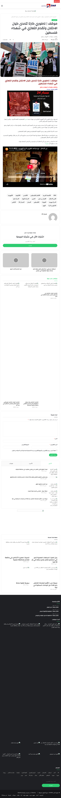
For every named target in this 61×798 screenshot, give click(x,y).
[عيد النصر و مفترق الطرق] (53, 486)
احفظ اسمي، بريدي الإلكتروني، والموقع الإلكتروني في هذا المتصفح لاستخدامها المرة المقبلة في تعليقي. (34, 450)
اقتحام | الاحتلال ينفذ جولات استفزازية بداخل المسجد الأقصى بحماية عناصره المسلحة (30, 403)
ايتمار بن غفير (41, 199)
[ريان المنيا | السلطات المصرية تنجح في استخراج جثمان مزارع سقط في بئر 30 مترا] (44, 548)
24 (55, 195)
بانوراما (9, 795)
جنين (26, 119)
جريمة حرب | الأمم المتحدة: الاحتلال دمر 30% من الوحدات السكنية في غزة (29, 499)
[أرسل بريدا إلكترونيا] (50, 39)
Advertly (34, 792)
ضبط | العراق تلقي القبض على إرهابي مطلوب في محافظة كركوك (31, 469)
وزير (22, 775)
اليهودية (10, 195)
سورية (47, 143)
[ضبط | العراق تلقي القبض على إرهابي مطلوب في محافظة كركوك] (53, 472)
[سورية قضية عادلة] (16, 574)
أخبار (55, 772)
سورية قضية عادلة (22, 583)
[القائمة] (2, 6)
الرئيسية (55, 16)
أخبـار (50, 16)
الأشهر (50, 463)
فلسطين (46, 16)
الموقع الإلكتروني (25, 444)
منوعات (14, 795)
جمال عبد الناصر (11, 772)
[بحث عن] (59, 6)
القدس (25, 195)
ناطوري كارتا (52, 205)
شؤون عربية (32, 795)
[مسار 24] (48, 5)
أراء (21, 795)
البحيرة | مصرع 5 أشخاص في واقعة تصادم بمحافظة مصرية (17, 558)
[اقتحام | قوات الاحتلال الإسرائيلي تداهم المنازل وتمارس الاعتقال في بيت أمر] (11, 342)
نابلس (13, 202)
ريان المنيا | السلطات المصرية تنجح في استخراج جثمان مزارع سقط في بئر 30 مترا (44, 559)
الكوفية (17, 195)
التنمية (39, 772)
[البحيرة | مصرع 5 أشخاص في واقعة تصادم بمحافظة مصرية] (16, 548)
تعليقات (11, 463)
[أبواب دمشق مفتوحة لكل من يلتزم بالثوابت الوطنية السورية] (50, 758)
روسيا (4, 772)
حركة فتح (15, 199)
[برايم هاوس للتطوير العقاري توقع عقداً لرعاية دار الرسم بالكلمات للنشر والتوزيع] (53, 479)
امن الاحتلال (52, 199)
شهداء (43, 202)
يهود (44, 205)
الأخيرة (30, 463)
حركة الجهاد (25, 199)
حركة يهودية (52, 202)
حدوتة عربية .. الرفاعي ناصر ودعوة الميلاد (37, 491)
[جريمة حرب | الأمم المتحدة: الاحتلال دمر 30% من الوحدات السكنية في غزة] (53, 502)
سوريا (58, 775)
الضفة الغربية (46, 195)
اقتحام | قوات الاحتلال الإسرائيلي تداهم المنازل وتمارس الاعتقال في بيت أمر (11, 403)
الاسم (55, 438)
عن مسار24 (4, 795)
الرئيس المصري (32, 772)
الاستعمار (44, 772)
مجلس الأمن (41, 775)
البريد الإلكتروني (53, 444)
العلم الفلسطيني (34, 195)
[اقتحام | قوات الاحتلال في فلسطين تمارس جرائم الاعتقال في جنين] (49, 287)
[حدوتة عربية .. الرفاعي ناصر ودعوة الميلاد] (53, 493)
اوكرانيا (18, 772)
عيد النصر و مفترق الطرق (41, 484)
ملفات (18, 795)
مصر (26, 775)
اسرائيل (49, 772)
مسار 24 (52, 39)
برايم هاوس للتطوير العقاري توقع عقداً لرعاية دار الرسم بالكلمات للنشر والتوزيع (28, 477)
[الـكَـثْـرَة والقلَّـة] (10, 747)
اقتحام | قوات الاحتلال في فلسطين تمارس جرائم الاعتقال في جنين (49, 294)
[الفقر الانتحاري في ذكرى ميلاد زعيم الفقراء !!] (30, 758)
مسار (28, 202)
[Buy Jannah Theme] (30, 11)
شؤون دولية (25, 795)
